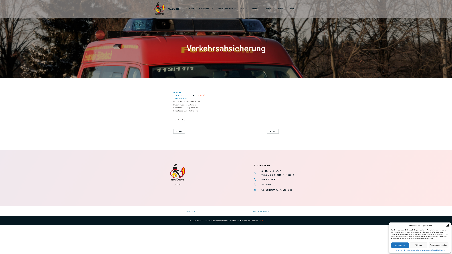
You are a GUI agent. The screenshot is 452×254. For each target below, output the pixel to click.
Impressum (190, 211)
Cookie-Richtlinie (400, 250)
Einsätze (190, 9)
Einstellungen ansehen (438, 245)
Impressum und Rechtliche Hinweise (433, 250)
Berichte (281, 9)
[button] (447, 225)
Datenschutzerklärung (414, 250)
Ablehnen (418, 245)
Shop (292, 9)
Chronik (269, 9)
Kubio (260, 221)
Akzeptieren (400, 245)
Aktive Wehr (177, 92)
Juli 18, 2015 (201, 95)
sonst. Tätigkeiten (181, 98)
